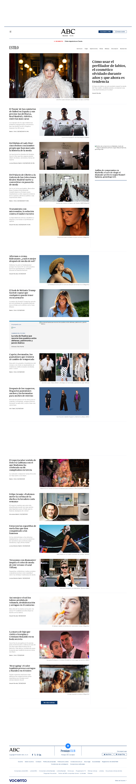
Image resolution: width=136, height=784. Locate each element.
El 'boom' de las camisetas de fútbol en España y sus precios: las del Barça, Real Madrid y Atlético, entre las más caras (22, 114)
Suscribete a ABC (105, 32)
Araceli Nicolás (96, 93)
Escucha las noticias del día (114, 771)
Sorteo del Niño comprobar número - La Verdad (72, 773)
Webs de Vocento (120, 780)
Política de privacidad (49, 761)
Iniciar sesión (121, 32)
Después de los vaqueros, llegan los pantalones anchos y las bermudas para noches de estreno (22, 392)
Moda (101, 48)
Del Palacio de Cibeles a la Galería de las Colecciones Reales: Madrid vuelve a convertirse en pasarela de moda (22, 179)
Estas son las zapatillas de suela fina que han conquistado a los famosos (22, 530)
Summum (79, 48)
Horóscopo (71, 771)
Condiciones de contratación (59, 764)
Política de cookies (63, 761)
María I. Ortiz (13, 131)
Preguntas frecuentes (50, 773)
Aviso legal (87, 761)
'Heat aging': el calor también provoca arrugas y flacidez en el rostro (22, 668)
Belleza (107, 48)
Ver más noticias (49, 703)
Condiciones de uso (76, 761)
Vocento (20, 761)
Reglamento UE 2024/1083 (110, 761)
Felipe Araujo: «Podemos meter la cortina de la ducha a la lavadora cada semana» (22, 498)
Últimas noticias (92, 771)
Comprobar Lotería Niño (21, 771)
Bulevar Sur (123, 48)
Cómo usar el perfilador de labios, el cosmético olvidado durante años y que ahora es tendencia (109, 71)
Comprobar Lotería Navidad (47, 771)
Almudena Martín (14, 514)
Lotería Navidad (61, 771)
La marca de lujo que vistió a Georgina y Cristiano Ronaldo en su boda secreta (21, 635)
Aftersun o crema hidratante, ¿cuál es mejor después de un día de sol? (22, 259)
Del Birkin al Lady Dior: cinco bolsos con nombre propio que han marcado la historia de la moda (22, 147)
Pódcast (90, 773)
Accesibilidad (96, 761)
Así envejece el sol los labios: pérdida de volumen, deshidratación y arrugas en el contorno (22, 601)
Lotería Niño (33, 771)
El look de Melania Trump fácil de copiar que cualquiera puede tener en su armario (22, 294)
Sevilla (71, 35)
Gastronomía (93, 48)
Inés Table (12, 408)
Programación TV (81, 771)
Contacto (38, 761)
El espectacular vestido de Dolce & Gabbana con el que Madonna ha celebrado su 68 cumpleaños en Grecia (22, 465)
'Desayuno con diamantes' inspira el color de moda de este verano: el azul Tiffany (22, 564)
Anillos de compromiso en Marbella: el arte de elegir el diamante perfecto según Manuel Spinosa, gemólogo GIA (110, 173)
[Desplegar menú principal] (10, 31)
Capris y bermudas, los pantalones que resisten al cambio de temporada (21, 357)
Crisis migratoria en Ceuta (73, 41)
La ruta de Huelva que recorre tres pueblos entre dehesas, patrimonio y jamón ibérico (23, 339)
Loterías (101, 771)
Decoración (114, 48)
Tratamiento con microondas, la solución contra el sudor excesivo (21, 211)
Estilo (14, 47)
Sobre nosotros (29, 761)
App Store (108, 754)
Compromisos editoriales (77, 764)
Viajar (86, 48)
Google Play (121, 754)
